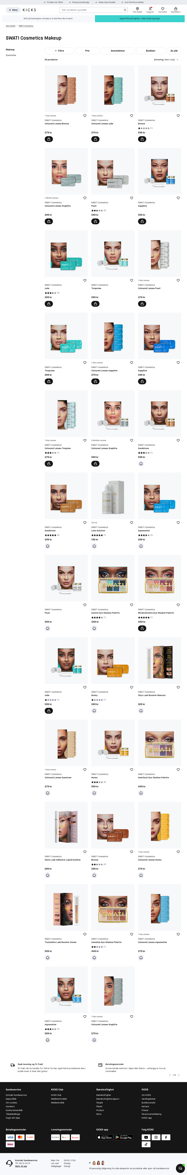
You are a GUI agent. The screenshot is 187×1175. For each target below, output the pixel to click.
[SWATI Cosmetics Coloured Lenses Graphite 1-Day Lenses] (112, 1004)
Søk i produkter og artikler (74, 9)
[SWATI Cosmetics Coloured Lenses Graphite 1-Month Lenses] (66, 186)
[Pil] (178, 1075)
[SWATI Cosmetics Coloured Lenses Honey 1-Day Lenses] (159, 840)
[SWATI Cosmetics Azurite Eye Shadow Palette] (112, 593)
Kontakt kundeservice (16, 1095)
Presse (145, 1110)
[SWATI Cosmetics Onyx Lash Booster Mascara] (159, 675)
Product (100, 1110)
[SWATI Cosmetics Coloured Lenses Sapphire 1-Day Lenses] (112, 348)
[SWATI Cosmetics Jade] (66, 268)
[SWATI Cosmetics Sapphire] (159, 186)
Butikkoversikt (148, 1102)
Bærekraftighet (103, 1095)
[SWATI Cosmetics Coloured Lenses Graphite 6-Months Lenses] (112, 428)
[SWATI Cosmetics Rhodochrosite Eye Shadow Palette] (159, 593)
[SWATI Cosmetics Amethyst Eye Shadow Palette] (159, 758)
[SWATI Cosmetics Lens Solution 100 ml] (112, 510)
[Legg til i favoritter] (85, 116)
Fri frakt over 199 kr (55, 2)
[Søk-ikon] (125, 10)
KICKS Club (56, 1095)
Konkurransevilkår (14, 1110)
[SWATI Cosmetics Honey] (112, 675)
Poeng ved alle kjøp (80, 2)
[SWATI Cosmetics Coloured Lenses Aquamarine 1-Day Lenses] (159, 922)
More (98, 1114)
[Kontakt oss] (180, 1168)
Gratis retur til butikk (107, 2)
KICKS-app (147, 1118)
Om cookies (11, 1102)
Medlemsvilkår (57, 1102)
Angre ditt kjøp (13, 1118)
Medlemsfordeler (59, 1099)
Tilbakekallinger (13, 1114)
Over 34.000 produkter (134, 2)
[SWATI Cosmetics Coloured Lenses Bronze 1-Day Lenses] (66, 103)
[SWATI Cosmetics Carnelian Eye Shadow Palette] (112, 922)
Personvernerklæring (151, 1114)
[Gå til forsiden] (29, 10)
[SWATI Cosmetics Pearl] (112, 186)
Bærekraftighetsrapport (107, 1099)
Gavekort (10, 1106)
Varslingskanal (148, 1099)
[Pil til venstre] (170, 1075)
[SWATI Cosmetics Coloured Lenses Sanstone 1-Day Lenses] (66, 758)
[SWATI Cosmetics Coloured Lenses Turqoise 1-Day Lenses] (66, 428)
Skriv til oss (21, 1166)
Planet (99, 1106)
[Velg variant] (142, 628)
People (99, 1102)
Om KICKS (146, 1095)
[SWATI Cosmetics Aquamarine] (159, 510)
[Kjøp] (49, 139)
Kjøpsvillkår (11, 1099)
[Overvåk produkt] (141, 464)
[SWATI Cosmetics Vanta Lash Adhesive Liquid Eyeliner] (66, 840)
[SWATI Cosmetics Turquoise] (112, 268)
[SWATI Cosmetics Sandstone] (159, 428)
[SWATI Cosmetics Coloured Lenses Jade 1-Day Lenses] (112, 103)
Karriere (145, 1106)
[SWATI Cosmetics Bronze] (159, 103)
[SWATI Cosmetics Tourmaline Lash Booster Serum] (66, 922)
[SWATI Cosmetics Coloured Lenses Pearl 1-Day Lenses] (159, 268)
